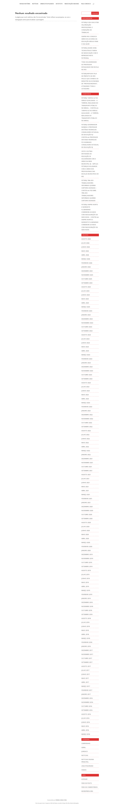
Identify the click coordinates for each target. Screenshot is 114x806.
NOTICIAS (84, 755)
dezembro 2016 (87, 698)
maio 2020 (85, 534)
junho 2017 (85, 674)
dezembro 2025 (87, 271)
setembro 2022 (86, 427)
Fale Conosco (86, 4)
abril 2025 (85, 303)
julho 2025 (85, 291)
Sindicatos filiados (47, 4)
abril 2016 (85, 730)
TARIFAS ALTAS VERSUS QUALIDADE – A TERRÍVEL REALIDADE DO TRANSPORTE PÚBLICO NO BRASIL (90, 116)
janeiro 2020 (86, 550)
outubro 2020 (86, 514)
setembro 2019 (86, 566)
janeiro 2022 (86, 455)
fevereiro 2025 (86, 311)
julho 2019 (85, 574)
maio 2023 (85, 395)
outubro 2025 (86, 279)
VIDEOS (83, 770)
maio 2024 (85, 347)
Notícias (35, 4)
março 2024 (85, 355)
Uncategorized (87, 766)
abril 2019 (85, 586)
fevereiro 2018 (86, 642)
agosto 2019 (86, 570)
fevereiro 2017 (86, 690)
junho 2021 (85, 482)
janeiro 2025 (86, 315)
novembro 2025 (87, 275)
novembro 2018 (87, 606)
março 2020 (85, 542)
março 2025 (85, 307)
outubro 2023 (86, 375)
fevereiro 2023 (86, 407)
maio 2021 (85, 487)
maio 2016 (85, 726)
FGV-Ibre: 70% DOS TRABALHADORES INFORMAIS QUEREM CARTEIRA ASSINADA (88, 196)
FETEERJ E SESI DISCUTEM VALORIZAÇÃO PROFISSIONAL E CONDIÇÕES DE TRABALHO (90, 27)
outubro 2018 (86, 610)
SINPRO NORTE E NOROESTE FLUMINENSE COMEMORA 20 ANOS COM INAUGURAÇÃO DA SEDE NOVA (89, 225)
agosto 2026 (86, 239)
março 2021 (85, 494)
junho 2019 (85, 578)
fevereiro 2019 (86, 594)
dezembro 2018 (87, 602)
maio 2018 (85, 630)
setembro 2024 (86, 331)
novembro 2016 (87, 702)
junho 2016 (85, 722)
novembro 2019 (87, 558)
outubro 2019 (86, 562)
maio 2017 (85, 678)
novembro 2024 (87, 323)
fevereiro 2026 (86, 263)
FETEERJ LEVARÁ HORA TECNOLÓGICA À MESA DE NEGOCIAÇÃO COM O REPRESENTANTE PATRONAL (89, 53)
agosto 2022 (86, 431)
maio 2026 (85, 251)
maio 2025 (85, 299)
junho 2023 (85, 391)
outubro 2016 (86, 706)
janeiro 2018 (86, 646)
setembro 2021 (86, 471)
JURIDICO (84, 751)
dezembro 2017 (87, 650)
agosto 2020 (86, 522)
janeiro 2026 (86, 267)
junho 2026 (85, 247)
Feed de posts (86, 783)
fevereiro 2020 (86, 546)
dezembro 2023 (87, 367)
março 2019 (85, 590)
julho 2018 (85, 622)
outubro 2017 (86, 658)
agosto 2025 (86, 287)
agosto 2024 (86, 335)
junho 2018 (85, 626)
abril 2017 (85, 682)
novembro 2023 (87, 371)
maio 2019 (85, 582)
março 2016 (85, 734)
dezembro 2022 (87, 415)
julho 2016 (85, 718)
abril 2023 (85, 399)
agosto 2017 (86, 666)
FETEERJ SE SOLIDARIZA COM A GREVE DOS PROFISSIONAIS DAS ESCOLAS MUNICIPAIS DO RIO (90, 171)
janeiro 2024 (86, 363)
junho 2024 (85, 343)
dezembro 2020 (87, 506)
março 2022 (85, 451)
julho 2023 (85, 387)
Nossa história (25, 4)
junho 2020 (85, 530)
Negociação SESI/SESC (72, 4)
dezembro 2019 (87, 554)
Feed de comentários (89, 787)
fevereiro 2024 (86, 359)
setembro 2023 (86, 379)
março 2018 (85, 638)
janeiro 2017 (86, 694)
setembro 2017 (86, 662)
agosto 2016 (86, 714)
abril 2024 (85, 351)
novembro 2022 (87, 419)
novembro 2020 (87, 510)
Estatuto (59, 4)
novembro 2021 (87, 463)
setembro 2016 (86, 710)
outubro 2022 (86, 423)
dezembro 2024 (87, 319)
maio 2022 (85, 443)
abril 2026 (85, 255)
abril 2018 (85, 634)
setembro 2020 (86, 518)
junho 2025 (85, 295)
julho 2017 (85, 670)
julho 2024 (85, 339)
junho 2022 (85, 439)
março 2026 (85, 259)
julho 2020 (85, 526)
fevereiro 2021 (86, 498)
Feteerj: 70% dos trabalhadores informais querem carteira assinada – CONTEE (89, 185)
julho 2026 (85, 243)
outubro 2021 (86, 467)
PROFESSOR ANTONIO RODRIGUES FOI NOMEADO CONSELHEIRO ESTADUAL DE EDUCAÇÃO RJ (90, 142)
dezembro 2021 (87, 459)
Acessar (84, 779)
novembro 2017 (87, 654)
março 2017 (85, 686)
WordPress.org (87, 791)
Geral (83, 747)
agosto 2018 (86, 618)
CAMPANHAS (85, 743)
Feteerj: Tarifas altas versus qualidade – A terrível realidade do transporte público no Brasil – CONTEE (89, 103)
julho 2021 (85, 479)
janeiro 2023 (86, 411)
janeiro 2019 (86, 598)
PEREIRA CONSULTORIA (61, 800)
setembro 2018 (86, 614)
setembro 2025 (86, 283)
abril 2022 (85, 447)
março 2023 (85, 403)
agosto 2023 (86, 383)
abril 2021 (85, 490)
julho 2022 (85, 435)
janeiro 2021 (86, 502)
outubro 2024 (86, 327)
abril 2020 (85, 538)
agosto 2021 (86, 474)
